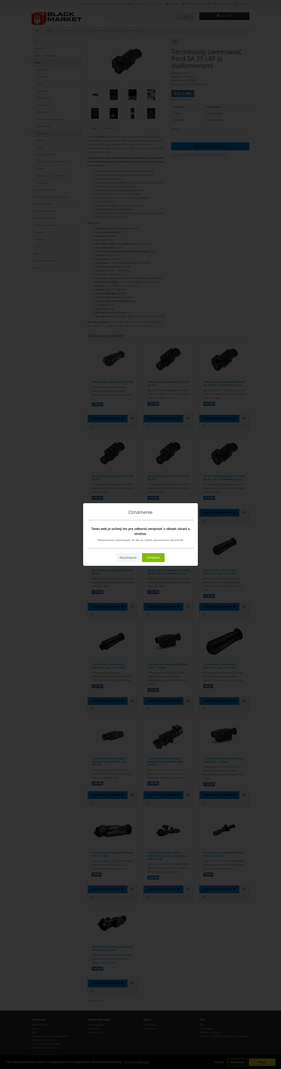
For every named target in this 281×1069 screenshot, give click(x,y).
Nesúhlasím (127, 558)
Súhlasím (153, 558)
